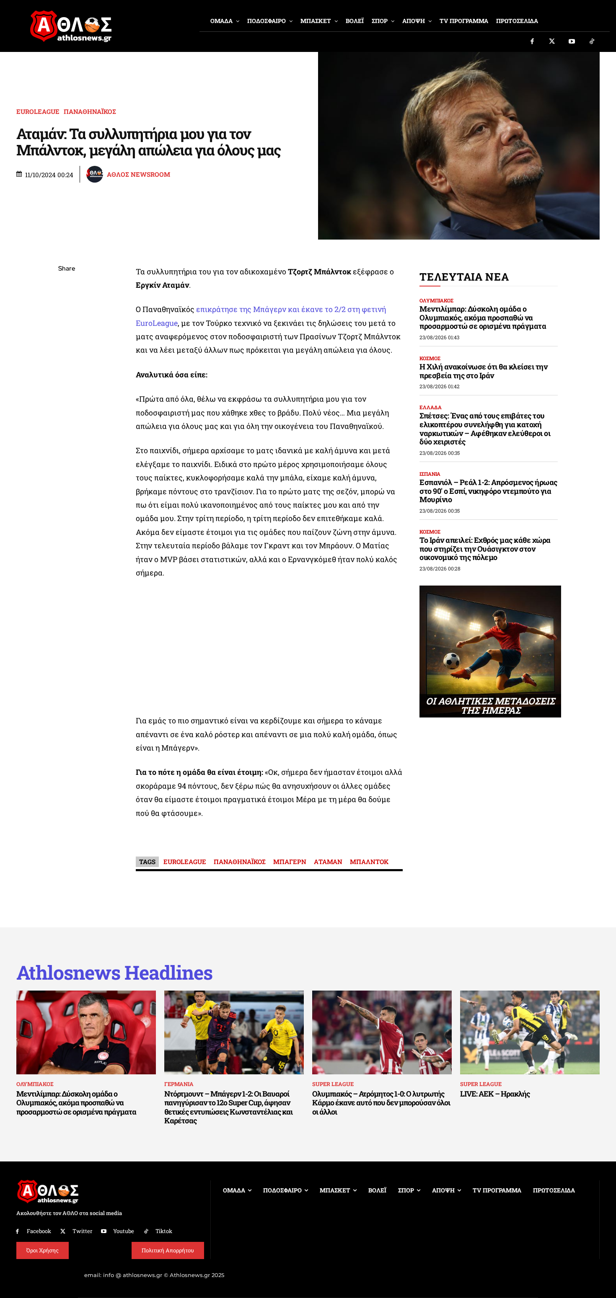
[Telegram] (66, 367)
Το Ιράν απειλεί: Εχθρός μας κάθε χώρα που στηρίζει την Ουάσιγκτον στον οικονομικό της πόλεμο (485, 548)
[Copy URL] (66, 387)
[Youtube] (572, 42)
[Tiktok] (592, 42)
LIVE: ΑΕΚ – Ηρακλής (495, 1094)
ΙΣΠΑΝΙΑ (429, 474)
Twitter (82, 1231)
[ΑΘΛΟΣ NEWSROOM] (96, 174)
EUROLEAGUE (38, 111)
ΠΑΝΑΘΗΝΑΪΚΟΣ (90, 111)
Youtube (123, 1231)
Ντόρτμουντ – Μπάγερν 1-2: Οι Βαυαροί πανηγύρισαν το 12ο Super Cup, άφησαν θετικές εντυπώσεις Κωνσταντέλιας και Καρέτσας (228, 1107)
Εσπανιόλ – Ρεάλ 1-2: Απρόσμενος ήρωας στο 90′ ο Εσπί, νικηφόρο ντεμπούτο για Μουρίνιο (488, 490)
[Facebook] (532, 42)
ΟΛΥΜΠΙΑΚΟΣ (436, 300)
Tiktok (163, 1231)
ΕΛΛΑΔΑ (430, 407)
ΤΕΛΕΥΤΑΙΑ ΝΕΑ (464, 277)
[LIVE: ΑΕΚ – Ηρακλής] (530, 1032)
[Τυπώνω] (66, 407)
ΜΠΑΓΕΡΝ (289, 861)
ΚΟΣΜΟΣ (429, 358)
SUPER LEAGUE (333, 1084)
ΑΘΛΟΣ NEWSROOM (138, 174)
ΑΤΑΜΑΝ (328, 861)
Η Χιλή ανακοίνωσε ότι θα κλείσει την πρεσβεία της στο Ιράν (483, 370)
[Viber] (66, 348)
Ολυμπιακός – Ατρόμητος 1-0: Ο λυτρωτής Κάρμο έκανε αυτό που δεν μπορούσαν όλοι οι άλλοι (381, 1103)
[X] (66, 308)
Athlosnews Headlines (114, 972)
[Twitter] (552, 42)
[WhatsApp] (66, 328)
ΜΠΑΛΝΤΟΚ (369, 861)
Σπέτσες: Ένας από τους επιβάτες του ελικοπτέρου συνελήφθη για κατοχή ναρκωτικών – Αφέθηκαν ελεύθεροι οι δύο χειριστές (484, 428)
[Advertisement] (269, 648)
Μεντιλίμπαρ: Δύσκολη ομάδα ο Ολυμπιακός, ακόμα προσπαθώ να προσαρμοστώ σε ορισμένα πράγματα (482, 317)
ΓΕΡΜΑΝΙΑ (179, 1084)
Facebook (39, 1231)
